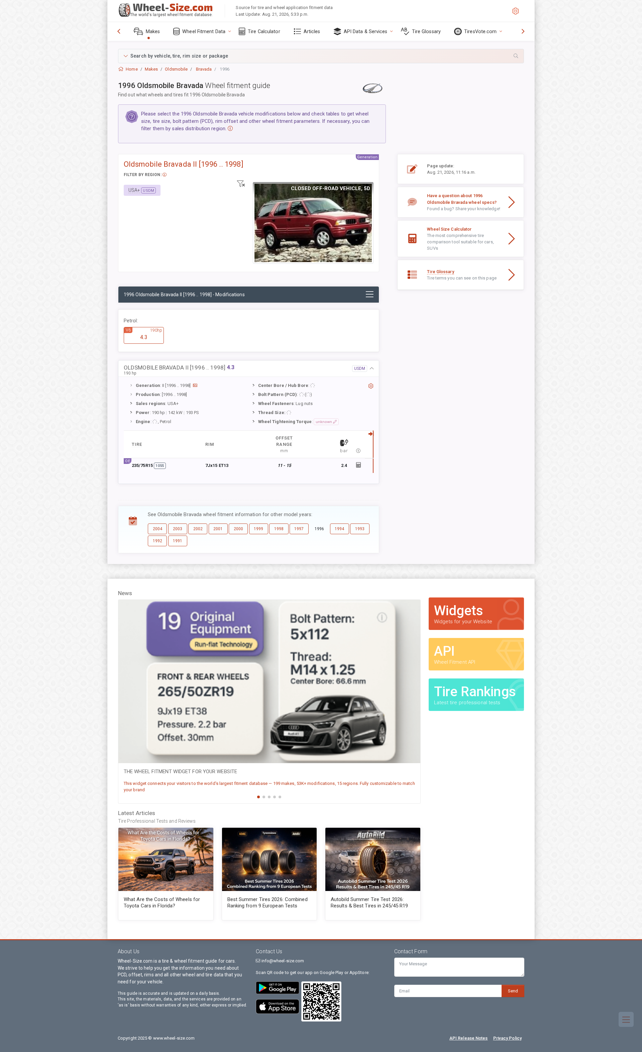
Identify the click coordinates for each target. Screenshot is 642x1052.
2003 (177, 529)
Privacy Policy (507, 1038)
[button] (321, 56)
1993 (359, 529)
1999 (258, 529)
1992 (157, 541)
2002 (198, 529)
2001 (218, 529)
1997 (299, 529)
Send (513, 990)
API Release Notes (468, 1038)
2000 (238, 529)
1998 (279, 529)
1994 (339, 529)
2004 (157, 529)
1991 (177, 541)
